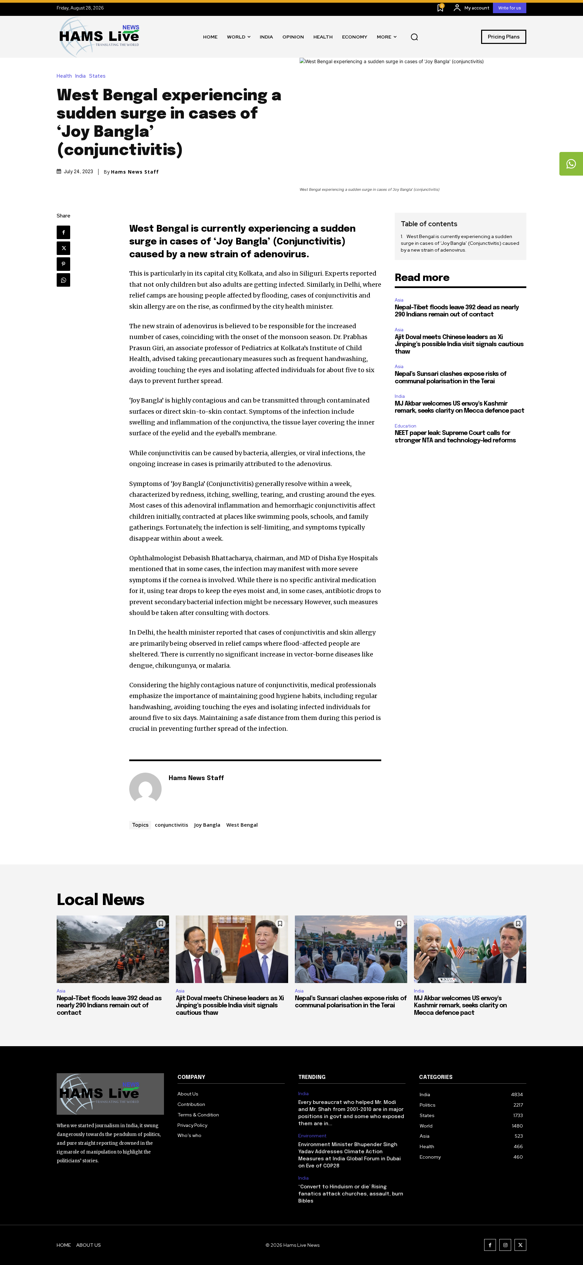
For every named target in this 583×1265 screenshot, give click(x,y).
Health (64, 76)
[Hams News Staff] (145, 789)
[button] (414, 37)
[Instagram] (505, 1245)
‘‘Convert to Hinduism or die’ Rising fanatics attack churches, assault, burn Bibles (350, 1194)
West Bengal (242, 824)
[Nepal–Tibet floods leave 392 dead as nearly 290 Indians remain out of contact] (113, 949)
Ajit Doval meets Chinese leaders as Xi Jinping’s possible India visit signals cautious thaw (459, 344)
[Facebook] (63, 232)
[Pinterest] (63, 264)
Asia (399, 300)
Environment (312, 1136)
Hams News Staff (135, 172)
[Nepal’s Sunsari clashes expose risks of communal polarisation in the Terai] (351, 949)
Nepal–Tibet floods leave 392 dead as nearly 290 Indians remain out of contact (109, 1006)
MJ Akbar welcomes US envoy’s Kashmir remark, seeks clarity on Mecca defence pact (460, 1006)
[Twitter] (63, 248)
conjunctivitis (171, 824)
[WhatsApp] (63, 280)
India (80, 76)
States (97, 76)
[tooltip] (571, 164)
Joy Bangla (207, 824)
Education (405, 426)
